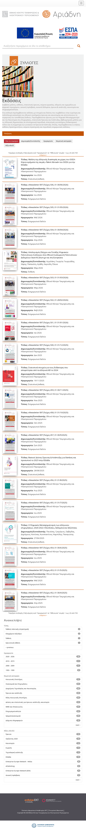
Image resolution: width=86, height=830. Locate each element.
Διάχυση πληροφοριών (14, 720)
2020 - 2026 (10, 656)
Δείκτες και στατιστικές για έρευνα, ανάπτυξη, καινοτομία (27, 702)
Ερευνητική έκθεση (13, 643)
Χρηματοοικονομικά (13, 716)
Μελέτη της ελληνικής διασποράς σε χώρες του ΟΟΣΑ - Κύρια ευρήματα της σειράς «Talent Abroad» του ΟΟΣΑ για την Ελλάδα (48, 162)
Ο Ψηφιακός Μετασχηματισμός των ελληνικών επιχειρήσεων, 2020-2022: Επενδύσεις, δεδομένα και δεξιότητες (49, 526)
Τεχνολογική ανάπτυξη (14, 752)
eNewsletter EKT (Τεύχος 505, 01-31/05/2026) (48, 207)
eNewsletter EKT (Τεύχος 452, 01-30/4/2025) (47, 592)
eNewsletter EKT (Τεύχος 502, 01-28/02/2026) (48, 300)
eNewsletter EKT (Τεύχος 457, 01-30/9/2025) (47, 435)
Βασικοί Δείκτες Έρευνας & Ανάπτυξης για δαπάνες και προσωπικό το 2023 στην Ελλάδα (48, 458)
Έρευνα (8, 734)
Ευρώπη (9, 748)
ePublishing (10, 766)
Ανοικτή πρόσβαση (13, 775)
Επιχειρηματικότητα (13, 711)
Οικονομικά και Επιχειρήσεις (16, 684)
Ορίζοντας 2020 (12, 739)
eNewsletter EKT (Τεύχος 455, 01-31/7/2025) (47, 502)
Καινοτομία (10, 743)
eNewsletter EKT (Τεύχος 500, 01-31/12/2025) (48, 345)
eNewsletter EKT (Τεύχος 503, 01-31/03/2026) (48, 277)
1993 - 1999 (10, 670)
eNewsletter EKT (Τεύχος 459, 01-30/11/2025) (48, 390)
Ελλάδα (8, 757)
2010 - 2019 (10, 661)
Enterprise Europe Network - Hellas (19, 761)
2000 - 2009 (10, 666)
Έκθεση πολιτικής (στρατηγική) (17, 629)
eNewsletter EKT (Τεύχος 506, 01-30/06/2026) (48, 184)
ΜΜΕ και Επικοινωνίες (14, 707)
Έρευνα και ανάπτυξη (14, 693)
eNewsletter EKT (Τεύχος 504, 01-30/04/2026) (48, 229)
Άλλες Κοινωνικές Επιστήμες (16, 698)
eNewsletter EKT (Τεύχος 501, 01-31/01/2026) (48, 322)
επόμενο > (43, 155)
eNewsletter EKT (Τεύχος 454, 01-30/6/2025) (47, 547)
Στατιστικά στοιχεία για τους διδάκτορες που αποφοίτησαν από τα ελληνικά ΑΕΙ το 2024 (44, 368)
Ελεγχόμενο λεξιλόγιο (14, 634)
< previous (10, 647)
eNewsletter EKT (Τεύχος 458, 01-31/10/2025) (48, 412)
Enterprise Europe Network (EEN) (18, 771)
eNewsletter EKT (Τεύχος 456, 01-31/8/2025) (47, 480)
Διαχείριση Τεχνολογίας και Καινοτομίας (21, 688)
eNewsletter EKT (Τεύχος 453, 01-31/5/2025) (47, 570)
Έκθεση (8, 638)
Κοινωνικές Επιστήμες (14, 679)
